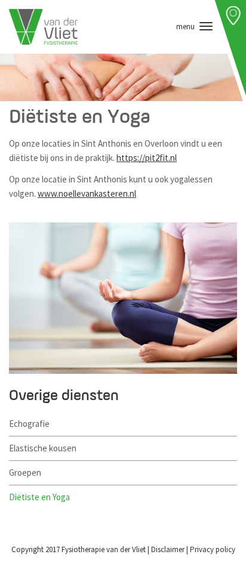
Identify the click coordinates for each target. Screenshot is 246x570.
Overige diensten (64, 396)
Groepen (25, 472)
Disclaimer (167, 549)
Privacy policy (212, 549)
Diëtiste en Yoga (39, 497)
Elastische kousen (42, 448)
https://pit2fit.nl (146, 157)
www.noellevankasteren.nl (87, 193)
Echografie (29, 423)
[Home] (43, 27)
